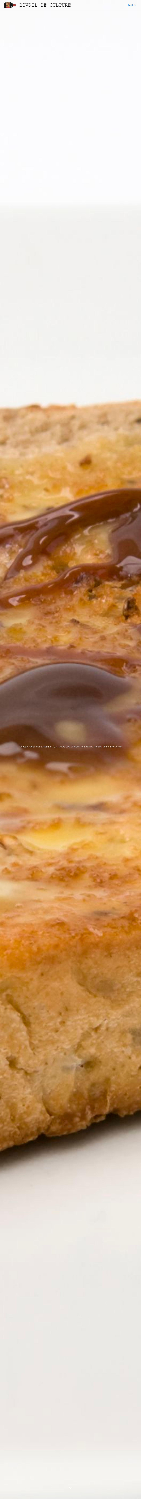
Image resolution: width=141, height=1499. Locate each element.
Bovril (130, 5)
